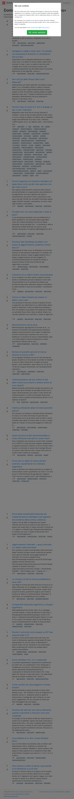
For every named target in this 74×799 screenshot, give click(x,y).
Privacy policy (45, 27)
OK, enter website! (37, 32)
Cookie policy (34, 27)
